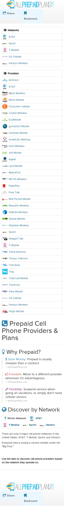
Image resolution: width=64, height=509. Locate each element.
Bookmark (31, 501)
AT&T (39, 418)
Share (10, 495)
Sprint (32, 425)
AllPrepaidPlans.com (32, 4)
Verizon (50, 425)
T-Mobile (14, 425)
